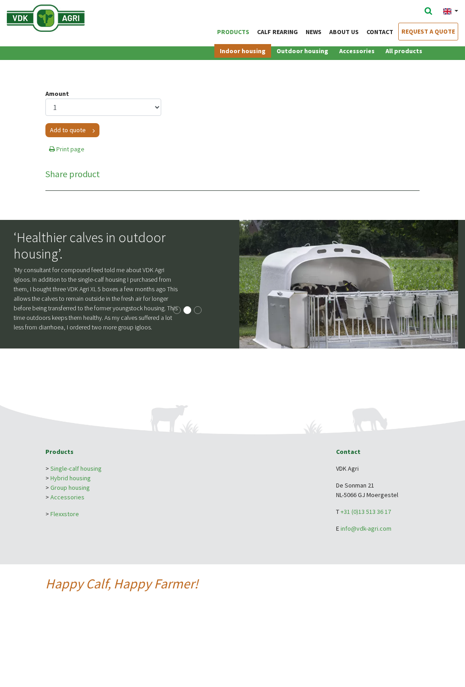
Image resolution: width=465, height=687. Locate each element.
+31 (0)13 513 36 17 (366, 512)
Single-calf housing (76, 468)
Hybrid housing (70, 478)
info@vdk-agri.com (366, 528)
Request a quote (428, 31)
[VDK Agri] (63, 17)
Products (233, 32)
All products (404, 51)
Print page (69, 149)
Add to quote (68, 130)
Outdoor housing (302, 51)
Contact (379, 32)
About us (344, 32)
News (314, 32)
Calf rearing (277, 32)
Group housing (70, 487)
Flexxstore (64, 514)
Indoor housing (243, 51)
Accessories (357, 51)
